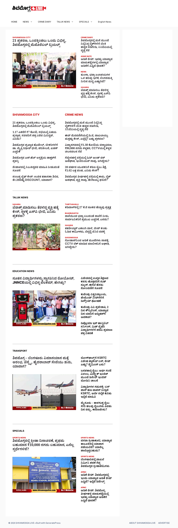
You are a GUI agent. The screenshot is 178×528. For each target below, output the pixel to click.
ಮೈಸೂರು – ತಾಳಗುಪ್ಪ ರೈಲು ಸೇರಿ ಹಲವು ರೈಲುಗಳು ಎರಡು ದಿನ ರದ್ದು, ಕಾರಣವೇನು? (96, 407)
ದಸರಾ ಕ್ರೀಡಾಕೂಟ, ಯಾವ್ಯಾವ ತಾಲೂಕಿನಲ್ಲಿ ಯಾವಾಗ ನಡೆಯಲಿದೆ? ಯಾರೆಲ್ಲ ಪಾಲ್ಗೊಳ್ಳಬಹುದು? (96, 446)
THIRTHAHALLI (72, 204)
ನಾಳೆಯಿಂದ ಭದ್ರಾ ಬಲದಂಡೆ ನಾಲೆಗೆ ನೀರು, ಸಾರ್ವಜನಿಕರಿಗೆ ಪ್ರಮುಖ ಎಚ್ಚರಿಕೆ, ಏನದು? (87, 218)
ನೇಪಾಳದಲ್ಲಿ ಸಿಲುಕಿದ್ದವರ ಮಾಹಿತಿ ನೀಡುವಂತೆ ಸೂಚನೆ (36, 169)
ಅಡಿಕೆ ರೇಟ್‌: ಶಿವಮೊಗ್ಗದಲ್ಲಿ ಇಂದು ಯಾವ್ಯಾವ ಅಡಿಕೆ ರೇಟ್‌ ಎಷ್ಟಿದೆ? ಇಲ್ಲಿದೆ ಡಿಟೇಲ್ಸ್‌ (96, 479)
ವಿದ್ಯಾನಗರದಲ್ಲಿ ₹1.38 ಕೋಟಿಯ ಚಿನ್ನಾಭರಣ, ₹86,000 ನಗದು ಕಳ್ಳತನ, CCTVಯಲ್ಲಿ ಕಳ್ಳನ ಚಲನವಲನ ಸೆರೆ (88, 149)
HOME (14, 22)
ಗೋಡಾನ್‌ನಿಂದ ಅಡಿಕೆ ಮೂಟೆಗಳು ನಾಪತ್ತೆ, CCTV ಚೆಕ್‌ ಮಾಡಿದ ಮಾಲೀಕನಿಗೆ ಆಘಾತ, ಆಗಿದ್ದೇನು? (87, 244)
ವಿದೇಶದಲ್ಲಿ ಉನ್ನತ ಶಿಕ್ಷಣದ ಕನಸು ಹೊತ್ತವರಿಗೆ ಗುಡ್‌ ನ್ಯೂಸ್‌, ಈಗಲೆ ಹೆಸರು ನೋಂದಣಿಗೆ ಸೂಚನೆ (94, 283)
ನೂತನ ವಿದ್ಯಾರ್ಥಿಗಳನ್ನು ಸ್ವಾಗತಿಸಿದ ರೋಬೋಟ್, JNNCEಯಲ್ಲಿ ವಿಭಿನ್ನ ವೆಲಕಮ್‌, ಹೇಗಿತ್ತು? (43, 281)
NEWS (26, 22)
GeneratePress (53, 523)
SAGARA (85, 87)
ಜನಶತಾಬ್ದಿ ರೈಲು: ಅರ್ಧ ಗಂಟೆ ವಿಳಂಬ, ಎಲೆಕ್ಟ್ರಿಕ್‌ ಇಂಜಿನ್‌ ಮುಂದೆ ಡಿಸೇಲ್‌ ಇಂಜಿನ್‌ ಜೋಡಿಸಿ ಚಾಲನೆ (96, 376)
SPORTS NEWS (19, 438)
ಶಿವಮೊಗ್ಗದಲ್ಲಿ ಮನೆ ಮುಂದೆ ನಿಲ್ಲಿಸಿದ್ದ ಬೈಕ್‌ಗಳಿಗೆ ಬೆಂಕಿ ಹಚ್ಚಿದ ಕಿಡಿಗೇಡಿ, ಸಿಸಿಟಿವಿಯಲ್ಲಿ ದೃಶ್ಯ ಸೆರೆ (96, 46)
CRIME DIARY (44, 22)
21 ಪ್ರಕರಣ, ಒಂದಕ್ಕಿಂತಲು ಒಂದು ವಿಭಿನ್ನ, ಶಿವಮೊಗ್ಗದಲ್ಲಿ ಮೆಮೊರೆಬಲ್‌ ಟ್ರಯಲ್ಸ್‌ (39, 43)
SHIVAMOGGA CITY (21, 37)
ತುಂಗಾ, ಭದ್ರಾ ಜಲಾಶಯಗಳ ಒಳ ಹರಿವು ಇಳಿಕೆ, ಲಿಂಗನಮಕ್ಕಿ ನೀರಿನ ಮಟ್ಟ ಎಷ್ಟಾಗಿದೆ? (97, 79)
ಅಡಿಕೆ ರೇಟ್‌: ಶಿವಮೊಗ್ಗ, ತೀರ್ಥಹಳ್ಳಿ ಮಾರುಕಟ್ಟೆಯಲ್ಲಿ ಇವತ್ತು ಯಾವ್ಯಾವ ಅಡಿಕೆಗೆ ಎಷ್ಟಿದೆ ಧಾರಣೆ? (95, 496)
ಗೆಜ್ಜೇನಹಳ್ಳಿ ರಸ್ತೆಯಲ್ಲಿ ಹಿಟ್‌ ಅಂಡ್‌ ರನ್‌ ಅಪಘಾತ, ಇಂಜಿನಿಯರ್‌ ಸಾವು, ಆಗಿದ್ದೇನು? (87, 160)
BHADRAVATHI (71, 213)
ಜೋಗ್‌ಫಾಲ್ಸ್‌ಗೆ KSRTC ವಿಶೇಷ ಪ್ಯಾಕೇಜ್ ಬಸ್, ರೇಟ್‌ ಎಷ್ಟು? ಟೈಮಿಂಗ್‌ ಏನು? (95, 362)
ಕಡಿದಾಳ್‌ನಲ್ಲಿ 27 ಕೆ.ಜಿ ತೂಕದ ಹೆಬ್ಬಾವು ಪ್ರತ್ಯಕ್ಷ (88, 208)
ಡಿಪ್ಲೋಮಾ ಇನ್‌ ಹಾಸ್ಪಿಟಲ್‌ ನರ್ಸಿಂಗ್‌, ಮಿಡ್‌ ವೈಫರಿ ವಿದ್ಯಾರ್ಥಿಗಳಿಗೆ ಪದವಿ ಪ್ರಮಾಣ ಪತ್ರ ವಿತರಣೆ (96, 329)
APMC (83, 472)
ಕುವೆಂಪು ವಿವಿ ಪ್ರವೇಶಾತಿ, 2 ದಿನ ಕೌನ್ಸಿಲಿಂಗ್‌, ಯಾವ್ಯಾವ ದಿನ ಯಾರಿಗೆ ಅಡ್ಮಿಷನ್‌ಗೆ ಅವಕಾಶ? (94, 312)
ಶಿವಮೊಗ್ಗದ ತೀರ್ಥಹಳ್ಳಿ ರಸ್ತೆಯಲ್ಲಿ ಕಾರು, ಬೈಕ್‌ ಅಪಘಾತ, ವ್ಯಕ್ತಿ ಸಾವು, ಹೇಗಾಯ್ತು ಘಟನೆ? (88, 179)
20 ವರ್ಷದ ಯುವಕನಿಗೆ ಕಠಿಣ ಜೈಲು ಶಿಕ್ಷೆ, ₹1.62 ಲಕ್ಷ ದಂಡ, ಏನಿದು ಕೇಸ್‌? (86, 169)
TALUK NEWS (63, 22)
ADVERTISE (164, 523)
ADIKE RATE (86, 56)
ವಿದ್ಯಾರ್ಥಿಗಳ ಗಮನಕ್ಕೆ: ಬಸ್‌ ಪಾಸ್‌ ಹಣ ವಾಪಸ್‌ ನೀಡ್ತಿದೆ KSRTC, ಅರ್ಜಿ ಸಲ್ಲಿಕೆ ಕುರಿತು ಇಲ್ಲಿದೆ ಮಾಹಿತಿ (96, 392)
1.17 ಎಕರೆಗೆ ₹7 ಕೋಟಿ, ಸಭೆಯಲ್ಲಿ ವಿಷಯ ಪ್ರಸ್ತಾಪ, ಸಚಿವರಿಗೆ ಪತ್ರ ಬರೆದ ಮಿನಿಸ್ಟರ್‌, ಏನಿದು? (34, 136)
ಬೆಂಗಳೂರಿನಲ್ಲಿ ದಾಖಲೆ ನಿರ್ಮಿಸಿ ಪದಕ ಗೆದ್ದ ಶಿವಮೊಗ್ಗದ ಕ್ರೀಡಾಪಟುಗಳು (95, 463)
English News (104, 22)
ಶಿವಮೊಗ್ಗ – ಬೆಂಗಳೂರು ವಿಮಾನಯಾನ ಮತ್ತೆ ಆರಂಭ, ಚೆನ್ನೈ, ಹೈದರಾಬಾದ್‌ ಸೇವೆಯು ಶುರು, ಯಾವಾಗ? (42, 363)
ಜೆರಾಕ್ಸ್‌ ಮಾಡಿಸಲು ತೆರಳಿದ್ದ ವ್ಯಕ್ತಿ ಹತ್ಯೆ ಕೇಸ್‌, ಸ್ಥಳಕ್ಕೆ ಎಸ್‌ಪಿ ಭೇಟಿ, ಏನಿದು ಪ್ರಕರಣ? (95, 94)
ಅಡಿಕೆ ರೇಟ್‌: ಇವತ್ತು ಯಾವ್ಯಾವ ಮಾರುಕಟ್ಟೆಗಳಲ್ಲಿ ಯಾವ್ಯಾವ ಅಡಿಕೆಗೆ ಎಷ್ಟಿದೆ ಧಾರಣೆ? (97, 63)
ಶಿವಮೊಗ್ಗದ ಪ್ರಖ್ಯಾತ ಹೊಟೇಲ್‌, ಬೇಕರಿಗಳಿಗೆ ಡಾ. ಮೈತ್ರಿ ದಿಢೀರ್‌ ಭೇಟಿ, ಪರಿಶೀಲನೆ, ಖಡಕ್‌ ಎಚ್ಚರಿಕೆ (35, 149)
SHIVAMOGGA (71, 238)
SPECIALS (84, 22)
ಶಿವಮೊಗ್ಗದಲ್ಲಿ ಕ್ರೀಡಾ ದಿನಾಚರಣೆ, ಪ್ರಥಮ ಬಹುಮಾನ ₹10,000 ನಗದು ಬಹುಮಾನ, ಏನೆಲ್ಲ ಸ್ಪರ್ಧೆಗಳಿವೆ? (43, 445)
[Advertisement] (147, 78)
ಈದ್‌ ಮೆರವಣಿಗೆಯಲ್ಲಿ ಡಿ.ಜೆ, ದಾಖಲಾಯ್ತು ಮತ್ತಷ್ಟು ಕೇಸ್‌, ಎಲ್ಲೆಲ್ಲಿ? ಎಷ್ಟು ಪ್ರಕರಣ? (86, 137)
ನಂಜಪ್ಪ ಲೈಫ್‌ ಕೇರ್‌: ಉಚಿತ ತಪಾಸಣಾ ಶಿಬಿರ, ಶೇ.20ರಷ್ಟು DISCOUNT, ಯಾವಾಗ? (36, 179)
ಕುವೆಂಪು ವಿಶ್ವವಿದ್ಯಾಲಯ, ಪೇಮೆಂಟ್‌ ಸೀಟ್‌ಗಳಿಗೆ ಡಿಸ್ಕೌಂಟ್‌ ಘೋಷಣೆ (94, 298)
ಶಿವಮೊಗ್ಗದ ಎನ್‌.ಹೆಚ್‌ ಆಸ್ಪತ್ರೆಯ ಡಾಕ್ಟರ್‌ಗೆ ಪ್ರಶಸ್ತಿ (34, 160)
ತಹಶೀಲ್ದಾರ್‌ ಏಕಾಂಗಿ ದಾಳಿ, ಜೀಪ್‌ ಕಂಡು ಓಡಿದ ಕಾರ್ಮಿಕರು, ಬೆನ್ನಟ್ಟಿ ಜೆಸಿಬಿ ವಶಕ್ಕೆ (86, 230)
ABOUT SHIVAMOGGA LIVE (142, 523)
